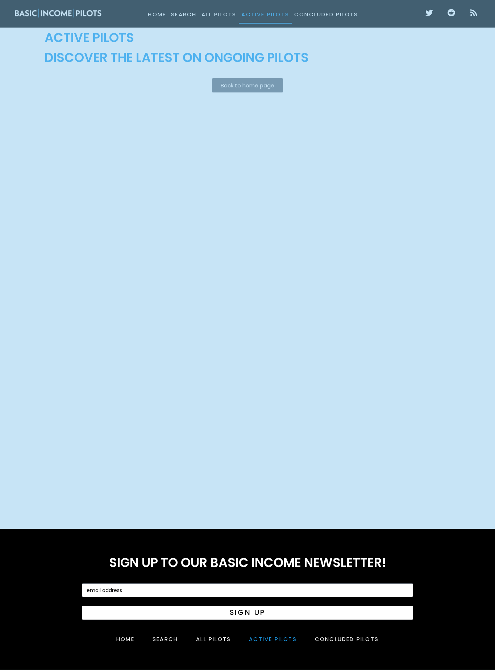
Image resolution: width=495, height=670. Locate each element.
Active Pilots (273, 639)
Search (165, 639)
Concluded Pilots (347, 639)
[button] (483, 541)
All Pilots (213, 639)
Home (125, 639)
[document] (247, 335)
